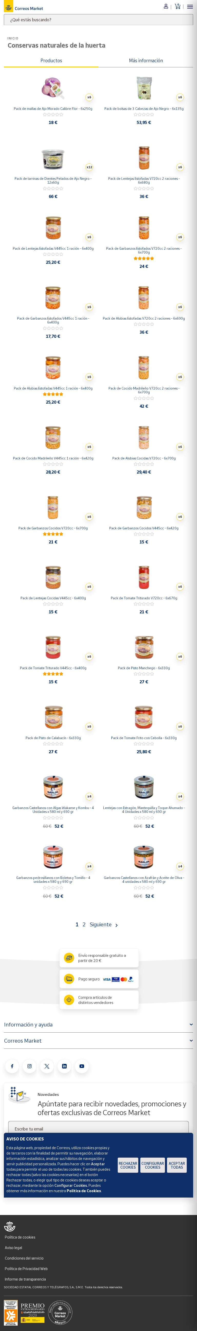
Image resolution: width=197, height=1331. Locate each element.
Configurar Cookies (152, 1165)
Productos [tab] (51, 60)
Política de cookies (20, 1237)
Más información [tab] (146, 60)
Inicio (13, 38)
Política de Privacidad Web (26, 1268)
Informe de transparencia (25, 1279)
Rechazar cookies (128, 1165)
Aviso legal (13, 1247)
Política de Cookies (84, 1191)
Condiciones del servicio (24, 1258)
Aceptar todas (177, 1165)
